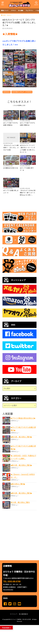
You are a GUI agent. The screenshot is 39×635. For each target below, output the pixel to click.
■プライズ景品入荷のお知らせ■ (23, 418)
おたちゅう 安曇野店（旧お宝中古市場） (21, 619)
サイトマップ (13, 614)
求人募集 (20, 10)
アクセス (13, 10)
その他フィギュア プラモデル (23, 92)
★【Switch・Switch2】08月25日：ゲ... (23, 475)
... (17, 625)
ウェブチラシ (29, 10)
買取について (5, 10)
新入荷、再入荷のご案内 (20, 502)
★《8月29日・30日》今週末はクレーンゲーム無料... (23, 457)
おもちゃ (7, 92)
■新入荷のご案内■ (18, 484)
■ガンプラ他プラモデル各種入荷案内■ (23, 428)
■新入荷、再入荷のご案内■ (21, 437)
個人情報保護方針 (23, 614)
